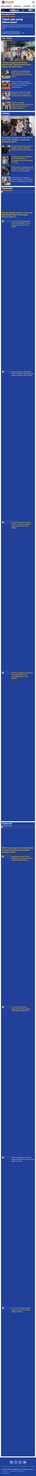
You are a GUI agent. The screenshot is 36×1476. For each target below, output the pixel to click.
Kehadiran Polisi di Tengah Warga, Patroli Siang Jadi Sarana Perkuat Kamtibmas (21, 93)
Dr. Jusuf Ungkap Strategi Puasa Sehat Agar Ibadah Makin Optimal (20, 1309)
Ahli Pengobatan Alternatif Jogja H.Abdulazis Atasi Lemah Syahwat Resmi (22, 1159)
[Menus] (33, 2)
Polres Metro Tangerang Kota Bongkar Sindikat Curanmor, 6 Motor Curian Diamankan (22, 168)
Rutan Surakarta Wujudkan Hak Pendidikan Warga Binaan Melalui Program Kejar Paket (22, 373)
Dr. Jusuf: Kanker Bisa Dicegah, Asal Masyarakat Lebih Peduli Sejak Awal (20, 1008)
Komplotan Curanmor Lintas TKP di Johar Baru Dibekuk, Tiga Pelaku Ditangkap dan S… (17, 140)
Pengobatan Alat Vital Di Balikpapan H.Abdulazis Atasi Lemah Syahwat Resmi (22, 858)
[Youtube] (24, 1462)
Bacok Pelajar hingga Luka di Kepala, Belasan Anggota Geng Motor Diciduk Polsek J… (22, 148)
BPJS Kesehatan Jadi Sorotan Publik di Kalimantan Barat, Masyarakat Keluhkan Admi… (17, 850)
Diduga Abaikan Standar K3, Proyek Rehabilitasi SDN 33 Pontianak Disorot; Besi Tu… (17, 215)
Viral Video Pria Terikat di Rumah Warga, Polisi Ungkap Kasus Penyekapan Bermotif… (22, 179)
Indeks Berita (5, 1473)
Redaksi (5, 1471)
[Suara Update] (7, 2)
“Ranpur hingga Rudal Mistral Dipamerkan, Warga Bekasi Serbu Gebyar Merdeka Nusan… (16, 65)
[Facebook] (11, 1462)
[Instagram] (20, 1462)
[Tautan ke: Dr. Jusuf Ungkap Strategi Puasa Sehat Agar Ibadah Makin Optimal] (6, 1381)
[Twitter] (15, 1462)
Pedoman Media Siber (17, 1471)
